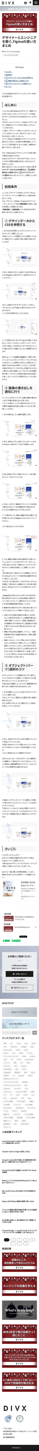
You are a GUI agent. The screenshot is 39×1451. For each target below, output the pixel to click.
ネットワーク (7, 1127)
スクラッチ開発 (31, 1117)
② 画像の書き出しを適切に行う (17, 81)
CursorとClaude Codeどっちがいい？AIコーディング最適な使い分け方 (19, 1142)
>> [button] (26, 1243)
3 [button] (19, 1240)
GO (21, 1063)
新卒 (25, 1072)
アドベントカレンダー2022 (11, 55)
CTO (26, 1088)
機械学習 (17, 1072)
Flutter (24, 1056)
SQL (15, 1124)
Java (13, 1053)
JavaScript (7, 1088)
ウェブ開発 (7, 1104)
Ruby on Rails (8, 1050)
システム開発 (28, 1104)
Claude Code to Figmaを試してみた (16, 1152)
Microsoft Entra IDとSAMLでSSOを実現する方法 (19, 1192)
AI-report (21, 1075)
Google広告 (7, 1072)
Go (11, 1043)
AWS (26, 1043)
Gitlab (33, 1043)
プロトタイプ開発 (8, 1117)
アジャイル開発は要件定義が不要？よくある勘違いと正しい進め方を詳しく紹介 (19, 1211)
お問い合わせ (30, 2)
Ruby (32, 1046)
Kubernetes (14, 1046)
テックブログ (16, 51)
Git (12, 1059)
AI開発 (31, 1101)
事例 (5, 1043)
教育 (16, 1121)
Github (18, 1050)
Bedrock (23, 1111)
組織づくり (6, 1114)
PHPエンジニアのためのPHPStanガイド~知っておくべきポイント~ (19, 1182)
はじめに (9, 72)
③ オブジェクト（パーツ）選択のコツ (18, 84)
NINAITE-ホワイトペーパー (11, 1079)
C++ (5, 1095)
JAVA (5, 1059)
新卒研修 (24, 1082)
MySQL (21, 1053)
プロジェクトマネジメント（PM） (12, 1085)
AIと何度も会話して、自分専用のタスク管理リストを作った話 (19, 1221)
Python (6, 1053)
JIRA (5, 1046)
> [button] (19, 1243)
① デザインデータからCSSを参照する (19, 78)
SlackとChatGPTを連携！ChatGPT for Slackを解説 (19, 1171)
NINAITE (30, 1075)
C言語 (32, 1092)
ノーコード (6, 1063)
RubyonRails (7, 1069)
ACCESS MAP (7, 1434)
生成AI (23, 1121)
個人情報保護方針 (9, 1437)
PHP (15, 1066)
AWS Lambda (8, 1108)
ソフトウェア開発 (8, 1101)
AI (13, 1075)
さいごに (9, 87)
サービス (30, 1053)
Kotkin (25, 1095)
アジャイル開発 (29, 1114)
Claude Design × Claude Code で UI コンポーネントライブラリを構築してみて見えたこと (19, 1231)
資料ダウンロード (26, 3)
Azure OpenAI (29, 1059)
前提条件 (9, 75)
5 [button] (32, 1240)
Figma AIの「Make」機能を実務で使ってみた (18, 1201)
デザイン (14, 1111)
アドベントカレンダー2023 (11, 1082)
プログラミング (8, 1092)
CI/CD (24, 1069)
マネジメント (17, 1114)
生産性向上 (7, 1124)
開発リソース (7, 1121)
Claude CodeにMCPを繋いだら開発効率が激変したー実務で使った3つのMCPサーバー (19, 1161)
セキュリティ (7, 1066)
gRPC (28, 1063)
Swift (17, 1095)
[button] (36, 2)
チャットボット (31, 1108)
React (26, 1050)
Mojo (29, 1098)
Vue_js (18, 1043)
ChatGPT (6, 1075)
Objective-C (14, 1098)
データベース (17, 1104)
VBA (23, 1098)
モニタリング (17, 1088)
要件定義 (19, 1117)
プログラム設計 (21, 1101)
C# (11, 1095)
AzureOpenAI (19, 1108)
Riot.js (33, 1072)
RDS (26, 1085)
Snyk (16, 1069)
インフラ (6, 1111)
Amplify (32, 1056)
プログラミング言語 (21, 1092)
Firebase (23, 1066)
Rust (5, 1098)
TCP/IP (19, 1059)
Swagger (23, 1046)
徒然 (15, 1063)
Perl (33, 1095)
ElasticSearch (24, 1124)
